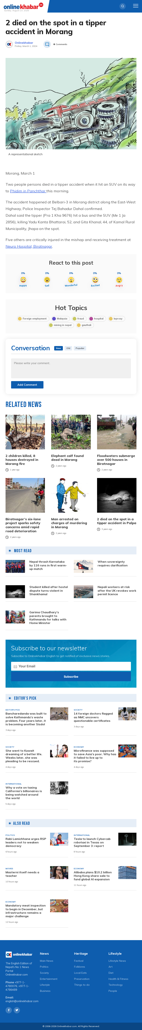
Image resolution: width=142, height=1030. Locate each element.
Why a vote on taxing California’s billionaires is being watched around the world (24, 793)
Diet (111, 972)
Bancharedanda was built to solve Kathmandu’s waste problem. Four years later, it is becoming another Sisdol (26, 719)
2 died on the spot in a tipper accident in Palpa (116, 521)
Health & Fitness (118, 979)
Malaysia (62, 318)
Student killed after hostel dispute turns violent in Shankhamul (48, 590)
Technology (116, 984)
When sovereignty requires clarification (113, 563)
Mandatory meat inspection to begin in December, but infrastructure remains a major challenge (26, 911)
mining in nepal (62, 325)
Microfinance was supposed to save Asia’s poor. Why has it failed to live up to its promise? (95, 756)
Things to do (82, 984)
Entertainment (48, 979)
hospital (98, 318)
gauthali (86, 325)
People (113, 991)
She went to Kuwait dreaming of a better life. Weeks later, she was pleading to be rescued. (24, 756)
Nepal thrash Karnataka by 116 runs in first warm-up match (48, 565)
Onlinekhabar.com (17, 974)
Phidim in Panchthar (28, 191)
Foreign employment (35, 318)
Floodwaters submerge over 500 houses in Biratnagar (116, 460)
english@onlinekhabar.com (22, 1001)
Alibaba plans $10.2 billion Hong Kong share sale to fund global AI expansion (93, 876)
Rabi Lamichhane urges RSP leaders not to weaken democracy (26, 842)
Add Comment (27, 384)
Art (110, 966)
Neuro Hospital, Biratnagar (29, 246)
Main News (46, 960)
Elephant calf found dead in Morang (67, 458)
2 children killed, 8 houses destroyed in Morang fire (22, 460)
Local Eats (80, 972)
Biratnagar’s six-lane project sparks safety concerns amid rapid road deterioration (23, 525)
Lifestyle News (117, 960)
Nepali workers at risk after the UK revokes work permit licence (117, 590)
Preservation (81, 979)
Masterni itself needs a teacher (22, 874)
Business (45, 991)
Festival (78, 960)
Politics (44, 966)
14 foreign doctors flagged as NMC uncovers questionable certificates (93, 717)
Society (44, 972)
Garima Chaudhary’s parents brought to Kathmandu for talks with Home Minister (47, 618)
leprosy (118, 318)
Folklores (79, 966)
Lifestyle (45, 984)
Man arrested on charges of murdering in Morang (69, 523)
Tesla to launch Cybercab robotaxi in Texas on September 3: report (92, 842)
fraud (80, 318)
